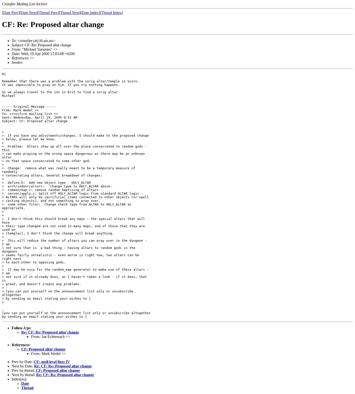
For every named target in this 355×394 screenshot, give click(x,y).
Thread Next (69, 13)
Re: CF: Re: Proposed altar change (50, 332)
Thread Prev (48, 13)
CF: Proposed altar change (43, 349)
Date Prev (10, 13)
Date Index (90, 13)
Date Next (28, 13)
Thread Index (111, 13)
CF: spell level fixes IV (52, 362)
